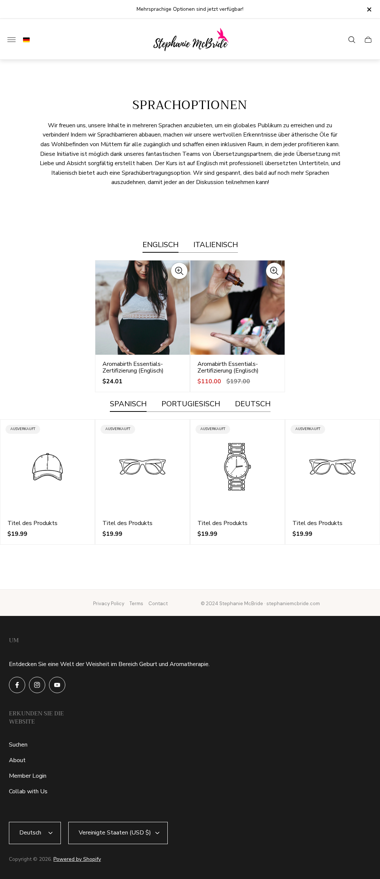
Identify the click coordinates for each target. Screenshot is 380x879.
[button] (24, 40)
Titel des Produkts (32, 523)
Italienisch (215, 245)
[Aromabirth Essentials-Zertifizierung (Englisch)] (142, 307)
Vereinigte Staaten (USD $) (115, 833)
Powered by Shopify (77, 859)
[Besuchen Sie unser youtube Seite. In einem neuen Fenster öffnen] (57, 685)
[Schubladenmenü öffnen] (11, 40)
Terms (136, 603)
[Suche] (352, 40)
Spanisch (128, 404)
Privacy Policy (108, 603)
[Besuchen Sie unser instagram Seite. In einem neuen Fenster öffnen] (37, 685)
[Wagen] (368, 40)
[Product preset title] (47, 467)
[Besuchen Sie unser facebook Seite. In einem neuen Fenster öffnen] (17, 685)
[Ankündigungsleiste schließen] (368, 9)
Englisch (160, 245)
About (17, 760)
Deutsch (253, 404)
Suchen (18, 745)
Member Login (27, 776)
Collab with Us (28, 791)
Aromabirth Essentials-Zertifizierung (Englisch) (133, 367)
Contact (158, 603)
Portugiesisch (190, 404)
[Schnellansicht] (179, 271)
